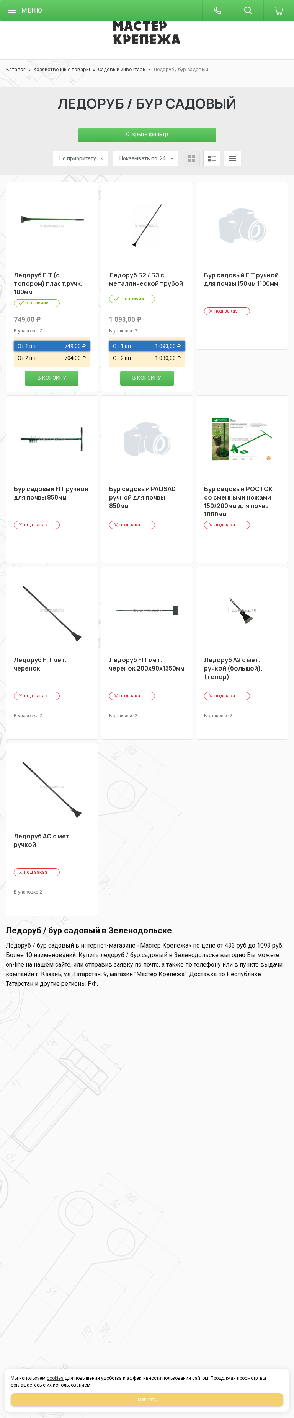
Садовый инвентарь (121, 69)
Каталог (15, 69)
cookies (55, 1378)
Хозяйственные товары (61, 69)
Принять (147, 1399)
